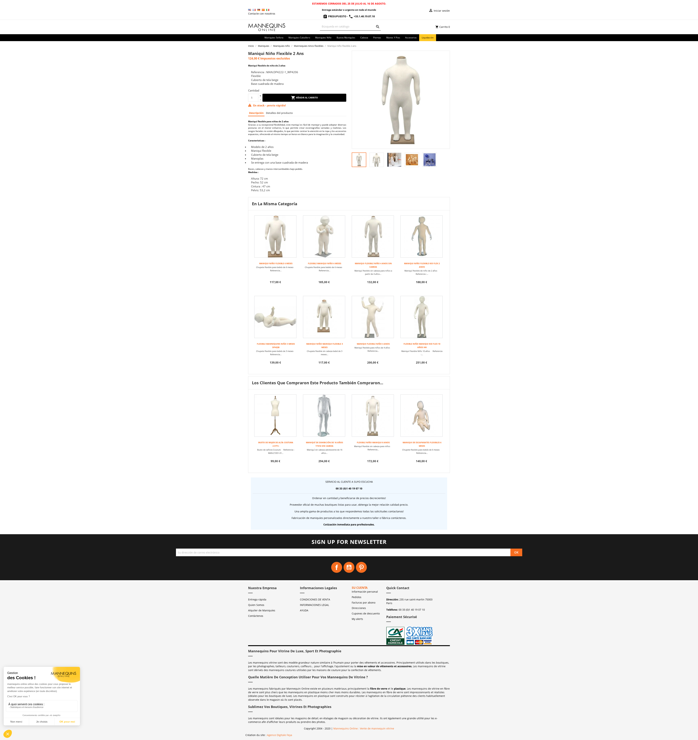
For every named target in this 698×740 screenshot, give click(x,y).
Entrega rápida (257, 599)
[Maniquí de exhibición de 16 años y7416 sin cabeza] (324, 415)
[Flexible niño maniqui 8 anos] (373, 415)
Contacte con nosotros (261, 13)
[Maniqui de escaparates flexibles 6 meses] (421, 415)
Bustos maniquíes (346, 37)
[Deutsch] (258, 10)
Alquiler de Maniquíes (261, 610)
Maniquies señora (273, 37)
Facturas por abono (363, 602)
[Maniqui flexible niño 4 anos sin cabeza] (373, 236)
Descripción (256, 113)
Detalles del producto (279, 113)
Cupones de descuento (366, 613)
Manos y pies (393, 37)
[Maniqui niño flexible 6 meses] (275, 236)
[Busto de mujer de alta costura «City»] (275, 415)
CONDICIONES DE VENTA (315, 599)
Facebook (336, 567)
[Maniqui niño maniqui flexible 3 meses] (324, 317)
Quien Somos (256, 605)
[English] (249, 10)
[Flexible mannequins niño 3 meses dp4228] (275, 317)
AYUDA (304, 610)
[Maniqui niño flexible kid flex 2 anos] (421, 236)
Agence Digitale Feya (279, 735)
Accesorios (411, 37)
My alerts (357, 619)
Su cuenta (360, 588)
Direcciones (359, 608)
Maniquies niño (323, 37)
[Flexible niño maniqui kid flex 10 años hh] (421, 317)
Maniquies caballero (299, 37)
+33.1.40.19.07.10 (364, 16)
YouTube (349, 567)
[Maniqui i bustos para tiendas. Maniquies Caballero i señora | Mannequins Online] (267, 26)
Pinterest (361, 567)
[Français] (254, 10)
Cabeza (364, 37)
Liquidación (428, 37)
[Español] (263, 10)
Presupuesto (337, 16)
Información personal (365, 591)
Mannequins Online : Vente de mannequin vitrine (363, 728)
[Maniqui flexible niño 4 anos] (373, 317)
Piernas (377, 37)
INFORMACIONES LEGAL (314, 605)
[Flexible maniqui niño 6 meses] (324, 236)
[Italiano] (267, 10)
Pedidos (356, 597)
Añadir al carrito (306, 97)
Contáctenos (255, 616)
